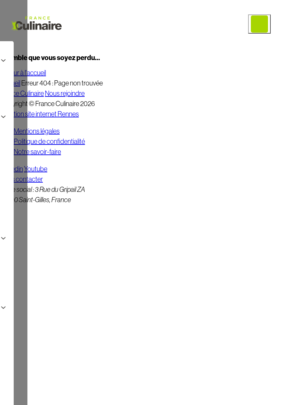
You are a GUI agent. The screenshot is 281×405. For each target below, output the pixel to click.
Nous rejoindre (65, 93)
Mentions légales (37, 131)
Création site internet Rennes (39, 114)
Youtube (35, 169)
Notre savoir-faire (37, 151)
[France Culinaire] (36, 24)
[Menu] (259, 24)
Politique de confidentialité (49, 141)
